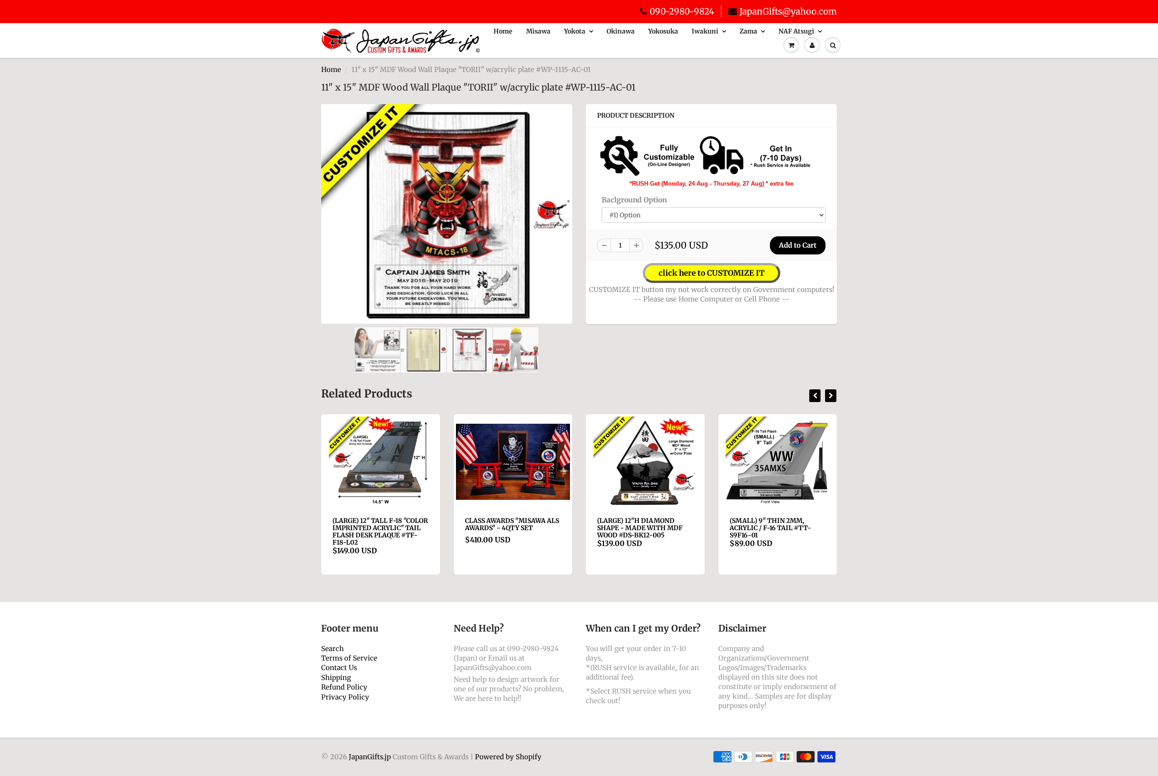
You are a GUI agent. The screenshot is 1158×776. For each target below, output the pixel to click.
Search (332, 648)
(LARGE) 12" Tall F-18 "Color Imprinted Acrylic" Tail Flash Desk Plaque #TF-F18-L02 (380, 531)
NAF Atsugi (796, 31)
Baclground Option (634, 200)
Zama (748, 31)
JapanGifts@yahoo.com (788, 11)
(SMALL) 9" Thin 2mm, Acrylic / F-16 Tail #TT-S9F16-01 (770, 528)
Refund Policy (344, 687)
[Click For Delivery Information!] (705, 155)
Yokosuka (663, 31)
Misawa (538, 31)
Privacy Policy (345, 697)
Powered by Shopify (508, 756)
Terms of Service (349, 658)
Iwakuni (705, 31)
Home (503, 31)
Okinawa (621, 31)
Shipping (336, 677)
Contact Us (339, 667)
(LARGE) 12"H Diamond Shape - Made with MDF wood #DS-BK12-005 (640, 528)
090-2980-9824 (682, 11)
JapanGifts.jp (370, 756)
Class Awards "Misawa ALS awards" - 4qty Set (512, 524)
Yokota (574, 31)
